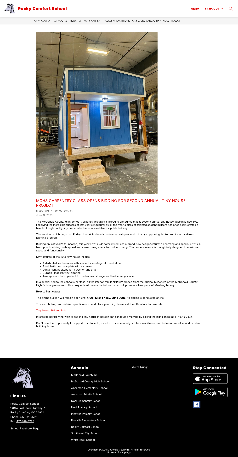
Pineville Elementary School (88, 420)
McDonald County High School (90, 381)
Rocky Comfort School (48, 20)
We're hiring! (139, 367)
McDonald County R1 (84, 375)
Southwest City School (85, 433)
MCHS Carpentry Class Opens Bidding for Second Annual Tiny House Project (132, 20)
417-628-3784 (25, 421)
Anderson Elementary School (89, 388)
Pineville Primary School (86, 413)
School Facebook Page (24, 428)
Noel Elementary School (86, 401)
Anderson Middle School (86, 394)
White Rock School (83, 439)
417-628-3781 (28, 417)
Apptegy (126, 452)
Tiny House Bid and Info (51, 310)
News (73, 20)
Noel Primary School (84, 407)
